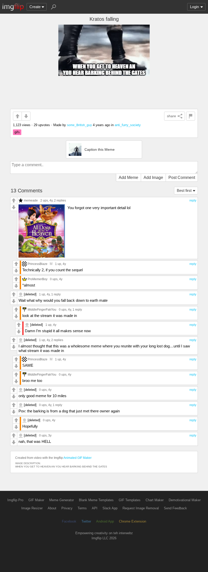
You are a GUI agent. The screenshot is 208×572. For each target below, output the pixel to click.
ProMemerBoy (37, 279)
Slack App (109, 508)
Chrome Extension (132, 521)
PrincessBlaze (37, 263)
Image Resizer (32, 508)
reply (192, 200)
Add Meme (128, 177)
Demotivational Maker (185, 500)
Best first (184, 190)
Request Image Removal (141, 508)
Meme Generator (61, 500)
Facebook (69, 521)
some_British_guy (79, 125)
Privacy (67, 508)
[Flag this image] (190, 116)
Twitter (86, 521)
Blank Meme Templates (96, 500)
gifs (17, 132)
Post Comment (181, 177)
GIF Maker (36, 500)
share (171, 116)
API (94, 508)
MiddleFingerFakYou (42, 309)
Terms (82, 508)
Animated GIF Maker (77, 458)
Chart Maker (155, 500)
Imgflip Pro (15, 500)
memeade (31, 200)
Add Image (153, 177)
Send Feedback (175, 508)
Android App (105, 521)
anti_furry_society (128, 125)
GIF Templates (130, 500)
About (52, 508)
